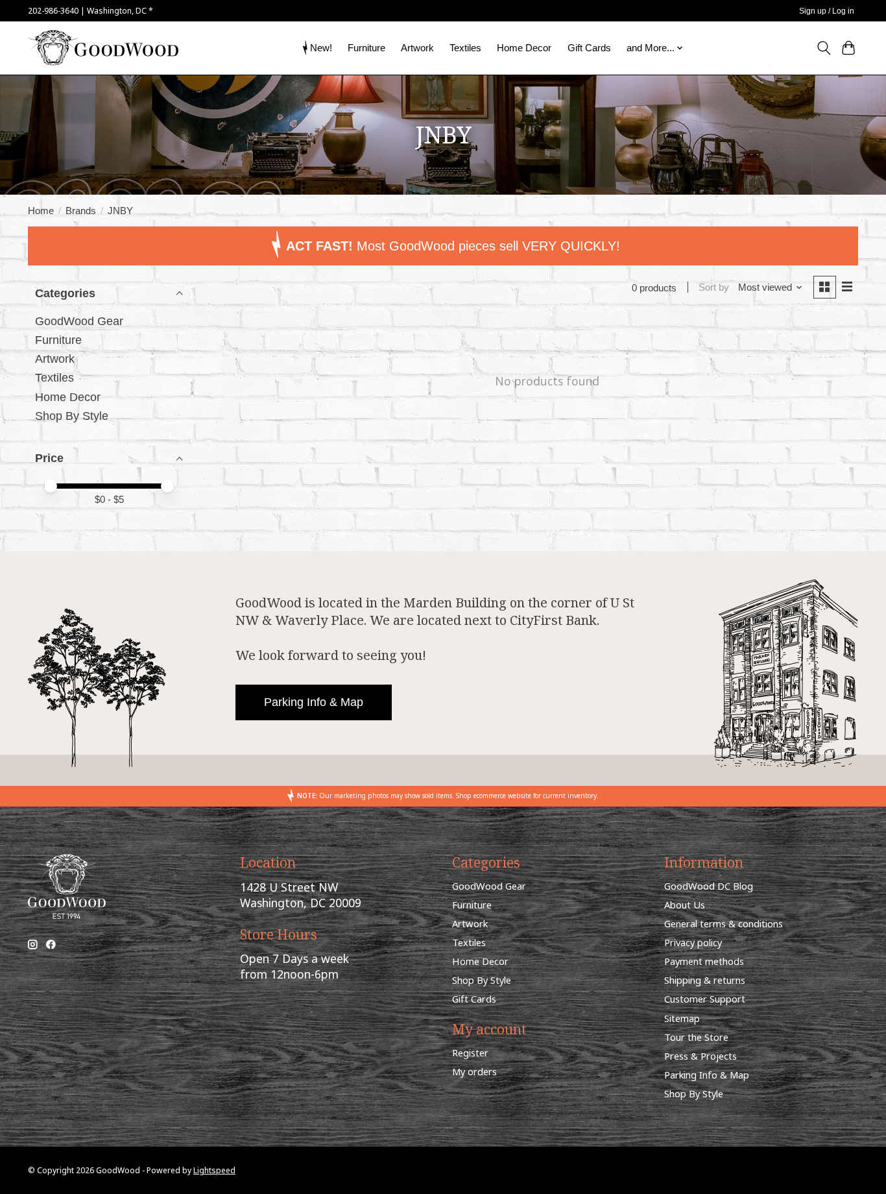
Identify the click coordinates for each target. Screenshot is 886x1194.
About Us (684, 904)
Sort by (714, 287)
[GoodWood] (103, 47)
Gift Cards (589, 47)
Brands (81, 211)
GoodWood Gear (79, 321)
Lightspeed (214, 1170)
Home (41, 211)
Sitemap (682, 1018)
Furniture (366, 47)
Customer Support (704, 998)
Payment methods (704, 961)
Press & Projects (700, 1055)
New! (321, 47)
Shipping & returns (704, 979)
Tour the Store (696, 1036)
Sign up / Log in (826, 11)
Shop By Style (71, 415)
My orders (474, 1071)
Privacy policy (693, 942)
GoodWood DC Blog (708, 885)
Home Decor (524, 47)
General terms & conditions (723, 923)
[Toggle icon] (823, 48)
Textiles (465, 47)
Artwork (417, 47)
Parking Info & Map (313, 702)
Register (470, 1052)
